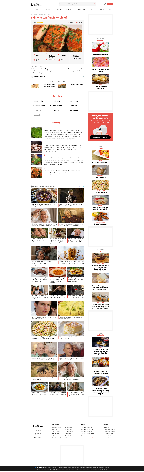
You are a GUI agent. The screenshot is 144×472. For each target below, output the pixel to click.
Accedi (110, 3)
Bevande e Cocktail (69, 435)
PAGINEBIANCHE (75, 467)
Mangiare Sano (81, 9)
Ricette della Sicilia (108, 433)
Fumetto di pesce (55, 105)
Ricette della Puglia (108, 435)
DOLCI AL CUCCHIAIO (100, 175)
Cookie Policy (53, 469)
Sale (37, 110)
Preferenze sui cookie (60, 469)
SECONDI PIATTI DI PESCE (100, 222)
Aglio (71, 110)
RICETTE (35, 14)
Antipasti (100, 39)
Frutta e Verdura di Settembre (88, 435)
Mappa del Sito (77, 442)
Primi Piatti (54, 429)
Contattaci (70, 442)
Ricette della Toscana (109, 438)
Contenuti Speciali (62, 442)
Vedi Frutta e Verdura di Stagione (89, 438)
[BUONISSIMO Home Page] (37, 4)
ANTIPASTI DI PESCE (46, 14)
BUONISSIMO (101, 467)
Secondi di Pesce (69, 431)
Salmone (36, 101)
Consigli (102, 9)
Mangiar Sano (107, 427)
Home (32, 14)
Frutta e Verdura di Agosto (87, 433)
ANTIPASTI (40, 14)
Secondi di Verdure (69, 429)
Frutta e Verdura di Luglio (87, 431)
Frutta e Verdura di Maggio (87, 427)
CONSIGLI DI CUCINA (100, 263)
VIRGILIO (49, 467)
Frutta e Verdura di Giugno (87, 429)
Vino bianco (35, 105)
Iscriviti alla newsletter (100, 137)
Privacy (48, 469)
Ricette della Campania (109, 431)
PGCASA (70, 467)
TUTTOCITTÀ (82, 467)
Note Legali (44, 469)
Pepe (55, 110)
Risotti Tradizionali (56, 438)
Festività (47, 9)
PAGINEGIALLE (55, 467)
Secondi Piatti (68, 427)
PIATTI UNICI (100, 205)
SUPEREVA (107, 467)
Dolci (66, 438)
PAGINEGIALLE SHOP (63, 467)
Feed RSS (84, 442)
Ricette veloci (58, 9)
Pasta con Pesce (56, 431)
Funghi (54, 101)
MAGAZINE (100, 347)
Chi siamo (39, 469)
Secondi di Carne (69, 433)
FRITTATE (100, 160)
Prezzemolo (37, 115)
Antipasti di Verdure (56, 427)
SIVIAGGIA (90, 467)
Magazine (68, 9)
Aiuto (67, 469)
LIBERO (45, 467)
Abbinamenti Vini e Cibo (109, 429)
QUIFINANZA (95, 467)
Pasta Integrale (55, 435)
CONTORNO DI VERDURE (100, 190)
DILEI (87, 467)
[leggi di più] (83, 77)
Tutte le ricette (34, 9)
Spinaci (72, 101)
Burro (72, 105)
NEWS (101, 386)
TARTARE (100, 67)
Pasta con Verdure (56, 433)
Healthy (91, 9)
